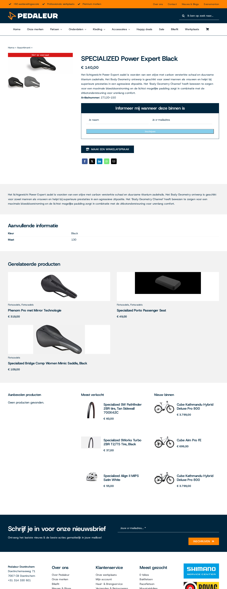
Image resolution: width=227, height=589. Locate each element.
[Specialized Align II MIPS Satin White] (91, 473)
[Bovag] (201, 583)
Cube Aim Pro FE (189, 440)
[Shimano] (201, 564)
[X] (92, 161)
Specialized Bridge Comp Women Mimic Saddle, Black (47, 363)
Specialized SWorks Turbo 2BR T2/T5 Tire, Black (122, 442)
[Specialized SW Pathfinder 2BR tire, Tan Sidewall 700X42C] (91, 402)
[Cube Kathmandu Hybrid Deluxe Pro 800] (164, 402)
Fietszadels (14, 304)
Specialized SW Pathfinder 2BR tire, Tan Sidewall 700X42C (123, 408)
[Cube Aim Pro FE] (164, 437)
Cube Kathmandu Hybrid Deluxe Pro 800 (195, 406)
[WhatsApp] (106, 161)
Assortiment (24, 47)
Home (11, 47)
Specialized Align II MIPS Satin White (121, 478)
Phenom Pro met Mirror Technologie (34, 310)
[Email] (113, 161)
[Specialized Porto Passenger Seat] (168, 273)
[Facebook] (84, 161)
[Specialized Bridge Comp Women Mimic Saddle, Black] (59, 326)
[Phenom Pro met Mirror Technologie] (59, 273)
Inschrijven (150, 131)
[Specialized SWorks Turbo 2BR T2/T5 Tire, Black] (91, 437)
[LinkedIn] (99, 161)
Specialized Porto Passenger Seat (141, 310)
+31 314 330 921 (19, 580)
